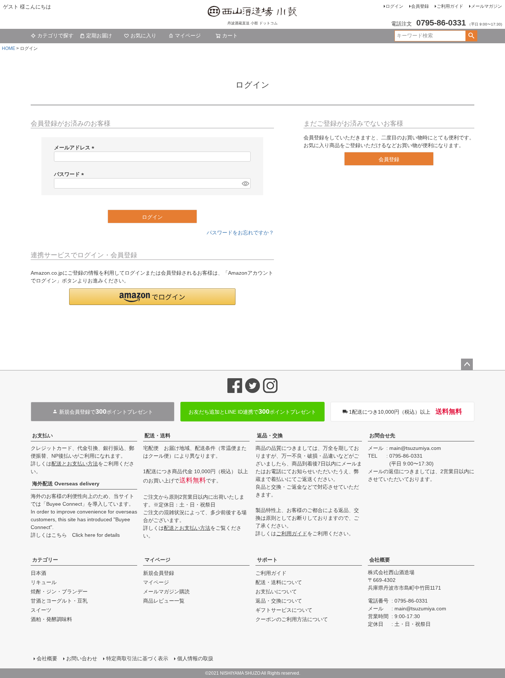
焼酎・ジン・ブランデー (59, 591)
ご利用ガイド (450, 6)
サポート (267, 560)
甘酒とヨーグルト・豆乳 (59, 601)
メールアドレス (75, 147)
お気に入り (143, 35)
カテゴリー (45, 560)
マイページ (188, 35)
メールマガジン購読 (166, 591)
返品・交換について (278, 601)
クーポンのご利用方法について (291, 619)
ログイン (394, 6)
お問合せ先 (382, 435)
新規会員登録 (158, 573)
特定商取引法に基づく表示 (137, 658)
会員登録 (420, 6)
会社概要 (379, 560)
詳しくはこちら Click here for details (75, 535)
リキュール (44, 582)
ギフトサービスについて (283, 610)
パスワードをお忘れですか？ (240, 232)
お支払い (42, 435)
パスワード (70, 174)
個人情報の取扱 (195, 658)
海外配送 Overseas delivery (65, 484)
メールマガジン (486, 6)
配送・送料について (278, 582)
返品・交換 (270, 435)
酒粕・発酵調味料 (51, 619)
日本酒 (38, 573)
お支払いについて (276, 591)
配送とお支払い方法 (74, 464)
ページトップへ (467, 364)
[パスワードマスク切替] (245, 183)
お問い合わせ (81, 658)
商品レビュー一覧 (163, 601)
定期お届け (99, 35)
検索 (471, 36)
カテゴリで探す (55, 35)
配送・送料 (157, 435)
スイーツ (41, 610)
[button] (152, 296)
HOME (8, 48)
